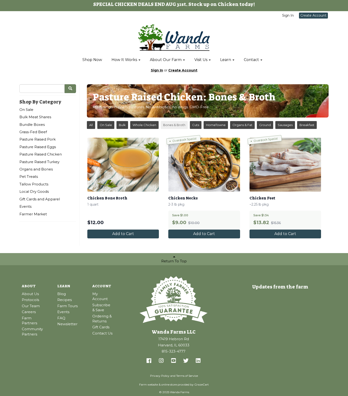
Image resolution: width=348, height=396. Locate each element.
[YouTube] (173, 361)
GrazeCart (201, 384)
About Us (30, 294)
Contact (252, 59)
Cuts (195, 125)
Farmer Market (33, 214)
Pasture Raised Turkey (39, 162)
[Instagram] (161, 361)
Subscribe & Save (101, 307)
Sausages (285, 125)
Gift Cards (100, 327)
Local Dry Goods (34, 191)
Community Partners (32, 331)
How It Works (125, 59)
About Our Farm (166, 59)
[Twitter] (186, 361)
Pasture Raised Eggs (37, 147)
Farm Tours (67, 306)
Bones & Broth (174, 125)
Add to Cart (123, 233)
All (91, 125)
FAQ (61, 318)
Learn (226, 59)
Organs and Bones (36, 169)
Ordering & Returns (102, 318)
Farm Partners (29, 320)
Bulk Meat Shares (35, 117)
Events (25, 206)
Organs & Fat (242, 125)
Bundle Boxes (32, 124)
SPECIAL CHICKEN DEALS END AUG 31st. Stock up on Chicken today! (174, 4)
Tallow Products (33, 184)
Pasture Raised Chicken (40, 154)
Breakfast (306, 125)
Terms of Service (187, 375)
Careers (29, 312)
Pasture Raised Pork (37, 139)
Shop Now (92, 59)
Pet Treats (28, 176)
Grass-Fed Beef (33, 132)
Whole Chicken (144, 125)
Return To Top (174, 261)
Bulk (122, 125)
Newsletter (67, 324)
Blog (61, 294)
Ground (265, 125)
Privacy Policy (160, 375)
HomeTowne (216, 125)
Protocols (30, 299)
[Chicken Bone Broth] (123, 165)
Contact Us (102, 333)
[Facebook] (149, 361)
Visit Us (201, 59)
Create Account (313, 15)
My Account (100, 296)
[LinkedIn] (198, 361)
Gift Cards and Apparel (39, 199)
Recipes (64, 299)
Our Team (31, 306)
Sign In (288, 15)
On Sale (26, 109)
